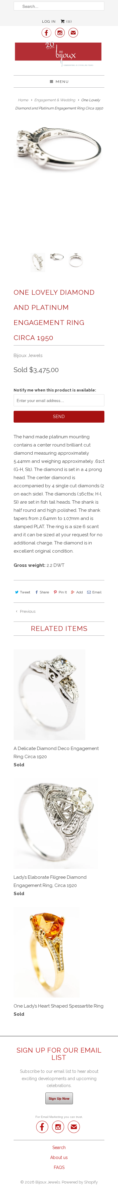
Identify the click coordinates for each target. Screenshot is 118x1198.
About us (59, 1157)
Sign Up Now (59, 1098)
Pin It (63, 592)
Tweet (25, 592)
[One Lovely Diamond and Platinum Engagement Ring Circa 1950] (59, 148)
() (68, 21)
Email (96, 592)
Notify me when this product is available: (55, 390)
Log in (49, 21)
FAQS (59, 1167)
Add (79, 592)
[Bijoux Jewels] (59, 56)
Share (44, 592)
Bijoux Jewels (28, 355)
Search (59, 1147)
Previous (27, 611)
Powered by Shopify (80, 1182)
